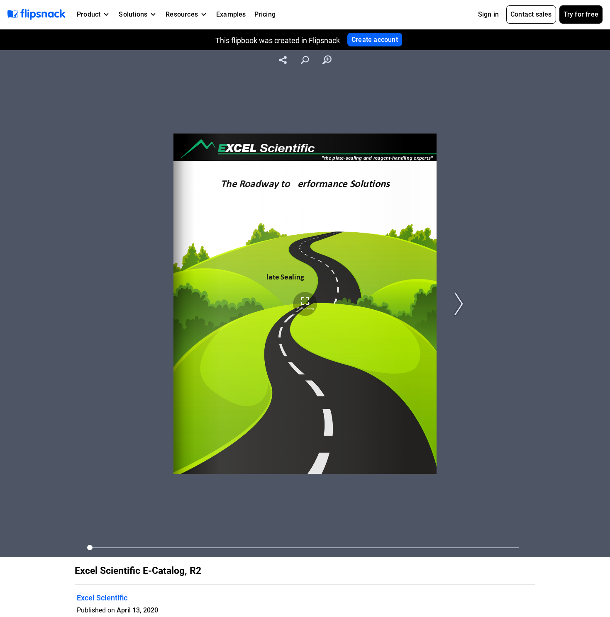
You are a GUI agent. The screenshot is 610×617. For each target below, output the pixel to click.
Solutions (133, 14)
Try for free (581, 14)
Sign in (488, 14)
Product (88, 14)
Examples (231, 14)
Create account (374, 40)
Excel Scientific (102, 597)
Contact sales (531, 14)
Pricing (265, 14)
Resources (182, 14)
